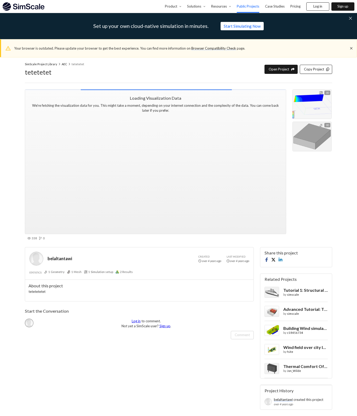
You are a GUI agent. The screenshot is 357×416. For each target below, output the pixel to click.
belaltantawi (60, 258)
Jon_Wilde (294, 370)
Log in (317, 6)
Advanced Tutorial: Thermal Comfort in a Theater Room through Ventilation (305, 309)
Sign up (342, 6)
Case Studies (275, 6)
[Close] (351, 48)
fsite (290, 351)
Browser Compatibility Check (213, 48)
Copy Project (314, 69)
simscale (293, 294)
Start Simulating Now (242, 26)
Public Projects (248, 6)
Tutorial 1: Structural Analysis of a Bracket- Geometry (305, 290)
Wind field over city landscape (305, 347)
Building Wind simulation (305, 328)
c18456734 (295, 332)
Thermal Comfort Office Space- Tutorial (305, 366)
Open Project (279, 69)
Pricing (295, 6)
